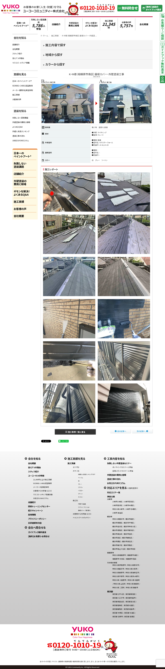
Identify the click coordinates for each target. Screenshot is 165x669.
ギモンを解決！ (91, 24)
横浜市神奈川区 (130, 526)
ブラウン (80, 487)
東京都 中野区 (117, 613)
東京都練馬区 (117, 609)
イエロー (80, 490)
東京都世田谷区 (118, 601)
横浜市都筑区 (129, 530)
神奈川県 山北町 (119, 584)
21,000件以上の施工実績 (42, 479)
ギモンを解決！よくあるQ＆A (22, 192)
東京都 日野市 (117, 616)
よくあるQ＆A (17, 127)
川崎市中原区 (129, 505)
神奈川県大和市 (131, 569)
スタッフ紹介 (17, 53)
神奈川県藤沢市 (118, 569)
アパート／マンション (84, 507)
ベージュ (80, 478)
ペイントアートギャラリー (82, 517)
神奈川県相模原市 (119, 555)
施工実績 (108, 24)
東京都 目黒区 (129, 616)
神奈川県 (111, 496)
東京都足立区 (131, 601)
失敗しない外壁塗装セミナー (119, 463)
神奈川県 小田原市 (119, 580)
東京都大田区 (129, 605)
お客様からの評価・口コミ (42, 491)
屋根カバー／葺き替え (84, 510)
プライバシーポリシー (37, 518)
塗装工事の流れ (18, 136)
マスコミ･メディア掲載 (21, 62)
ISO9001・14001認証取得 (22, 85)
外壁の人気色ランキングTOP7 (86, 474)
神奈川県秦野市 (118, 572)
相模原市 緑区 (132, 555)
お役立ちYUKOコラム (20, 140)
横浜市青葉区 (117, 523)
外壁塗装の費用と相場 (21, 122)
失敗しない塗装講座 (38, 24)
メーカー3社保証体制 (41, 487)
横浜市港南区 (117, 530)
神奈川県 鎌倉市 (132, 587)
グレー (80, 484)
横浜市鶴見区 (127, 537)
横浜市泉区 (116, 537)
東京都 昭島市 (129, 609)
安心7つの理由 (18, 58)
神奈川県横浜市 (118, 519)
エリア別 (76, 467)
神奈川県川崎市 (118, 509)
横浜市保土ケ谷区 (119, 549)
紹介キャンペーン (35, 510)
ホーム (45, 35)
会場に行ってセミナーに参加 (122, 471)
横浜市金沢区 (117, 526)
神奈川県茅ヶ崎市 (132, 576)
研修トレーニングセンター (39, 506)
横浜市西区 (116, 541)
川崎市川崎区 (117, 501)
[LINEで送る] (63, 441)
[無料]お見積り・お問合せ (38, 536)
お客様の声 (126, 24)
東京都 (110, 591)
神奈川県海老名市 (132, 572)
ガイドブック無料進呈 (37, 532)
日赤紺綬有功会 (35, 522)
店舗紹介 (16, 44)
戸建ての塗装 (82, 504)
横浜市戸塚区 (129, 523)
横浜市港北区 (127, 541)
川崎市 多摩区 (131, 509)
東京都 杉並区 (129, 613)
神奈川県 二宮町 (118, 587)
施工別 (75, 500)
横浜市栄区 (131, 549)
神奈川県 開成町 (133, 584)
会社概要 (16, 49)
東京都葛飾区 (117, 605)
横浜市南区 (128, 545)
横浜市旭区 (128, 534)
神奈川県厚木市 (133, 565)
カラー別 (76, 471)
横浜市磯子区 (117, 545)
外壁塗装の (73, 24)
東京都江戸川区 (118, 594)
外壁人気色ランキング (20, 131)
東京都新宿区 (131, 594)
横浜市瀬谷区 (117, 534)
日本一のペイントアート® (22, 81)
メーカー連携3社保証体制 (22, 90)
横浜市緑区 (130, 519)
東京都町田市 (131, 598)
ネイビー (80, 497)
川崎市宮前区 (129, 501)
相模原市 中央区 (118, 559)
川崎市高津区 (117, 505)
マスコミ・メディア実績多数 (43, 494)
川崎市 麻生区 (117, 513)
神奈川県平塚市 (118, 576)
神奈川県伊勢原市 (119, 565)
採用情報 (32, 514)
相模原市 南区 (131, 559)
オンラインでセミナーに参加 (122, 467)
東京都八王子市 (118, 598)
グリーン (80, 494)
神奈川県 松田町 (134, 580)
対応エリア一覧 (113, 492)
